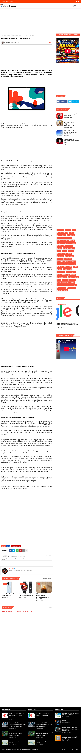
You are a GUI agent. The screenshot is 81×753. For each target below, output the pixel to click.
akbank (71, 251)
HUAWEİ (68, 230)
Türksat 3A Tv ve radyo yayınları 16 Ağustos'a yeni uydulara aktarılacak (70, 132)
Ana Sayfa (3, 35)
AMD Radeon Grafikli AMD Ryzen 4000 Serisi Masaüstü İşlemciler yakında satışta (70, 737)
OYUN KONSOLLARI (63, 240)
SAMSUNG (61, 230)
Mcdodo (60, 264)
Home (59, 750)
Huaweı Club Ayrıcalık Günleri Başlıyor (8, 594)
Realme (66, 248)
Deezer (65, 280)
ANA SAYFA (59, 366)
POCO (73, 264)
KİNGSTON (61, 256)
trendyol (60, 259)
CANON (60, 266)
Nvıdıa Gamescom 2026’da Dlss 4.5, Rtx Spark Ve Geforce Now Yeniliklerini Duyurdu (17, 733)
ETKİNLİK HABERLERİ (63, 232)
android (60, 290)
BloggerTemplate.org (32, 749)
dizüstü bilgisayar (71, 272)
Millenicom (67, 285)
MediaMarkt (71, 235)
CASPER (60, 238)
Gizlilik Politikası (9, 1)
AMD (70, 253)
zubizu (60, 269)
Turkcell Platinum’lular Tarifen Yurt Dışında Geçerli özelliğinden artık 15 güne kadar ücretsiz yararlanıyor (71, 123)
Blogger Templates (13, 749)
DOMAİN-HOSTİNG (74, 277)
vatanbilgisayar (62, 287)
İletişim (64, 720)
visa (73, 282)
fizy (59, 274)
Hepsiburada (68, 238)
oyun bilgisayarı (72, 287)
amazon (67, 264)
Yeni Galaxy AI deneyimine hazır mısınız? (17, 741)
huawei (8, 546)
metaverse (72, 280)
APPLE (60, 248)
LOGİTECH (61, 261)
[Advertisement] (40, 20)
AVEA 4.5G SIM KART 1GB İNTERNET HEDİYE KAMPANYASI (70, 714)
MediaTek (65, 274)
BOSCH (60, 285)
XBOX (76, 266)
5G (59, 235)
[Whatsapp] (17, 550)
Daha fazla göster (47, 578)
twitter (75, 101)
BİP (67, 261)
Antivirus (73, 243)
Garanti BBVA (68, 269)
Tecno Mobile (61, 272)
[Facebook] (10, 550)
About (63, 750)
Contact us (68, 750)
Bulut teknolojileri (62, 277)
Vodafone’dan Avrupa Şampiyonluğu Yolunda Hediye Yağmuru (71, 140)
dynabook (73, 274)
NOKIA (65, 251)
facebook (63, 101)
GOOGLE (73, 261)
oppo (64, 235)
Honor (72, 232)
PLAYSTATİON (70, 256)
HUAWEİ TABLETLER (12, 35)
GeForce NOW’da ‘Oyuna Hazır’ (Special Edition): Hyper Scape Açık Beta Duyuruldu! (70, 729)
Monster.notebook (68, 245)
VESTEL (73, 248)
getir (60, 280)
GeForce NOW (68, 266)
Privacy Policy (75, 750)
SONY (66, 243)
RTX (66, 290)
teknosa (60, 243)
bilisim (11, 568)
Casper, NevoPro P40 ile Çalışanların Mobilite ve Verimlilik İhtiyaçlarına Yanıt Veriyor (17, 724)
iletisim (3, 1)
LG (74, 230)
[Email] (23, 550)
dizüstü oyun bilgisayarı (64, 282)
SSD (59, 251)
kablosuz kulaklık (62, 253)
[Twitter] (13, 550)
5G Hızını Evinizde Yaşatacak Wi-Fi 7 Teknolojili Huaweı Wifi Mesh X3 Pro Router (42, 596)
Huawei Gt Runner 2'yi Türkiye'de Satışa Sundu (26, 594)
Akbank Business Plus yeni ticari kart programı (71, 114)
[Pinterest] (20, 550)
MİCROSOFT (68, 259)
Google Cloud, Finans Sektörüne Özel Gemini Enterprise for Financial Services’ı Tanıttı (67, 325)
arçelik (74, 285)
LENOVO (72, 240)
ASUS (60, 245)
